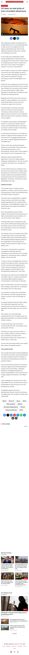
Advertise (8, 646)
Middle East (4, 5)
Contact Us (13, 646)
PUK (22, 410)
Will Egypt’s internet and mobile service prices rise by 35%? (14, 613)
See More (14, 633)
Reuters (4, 14)
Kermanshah (11, 404)
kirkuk (20, 404)
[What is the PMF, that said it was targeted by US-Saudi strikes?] (7, 576)
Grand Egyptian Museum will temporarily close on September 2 (19, 620)
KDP (25, 401)
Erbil (5, 401)
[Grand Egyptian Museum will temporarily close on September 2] (5, 621)
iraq (19, 401)
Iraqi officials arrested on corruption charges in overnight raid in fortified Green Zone (21, 583)
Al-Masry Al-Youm (17, 644)
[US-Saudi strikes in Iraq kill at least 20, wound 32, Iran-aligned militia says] (21, 559)
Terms (14, 648)
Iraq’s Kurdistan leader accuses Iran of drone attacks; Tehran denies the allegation (7, 566)
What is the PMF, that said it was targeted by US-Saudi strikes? (7, 582)
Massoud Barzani (12, 410)
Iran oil (12, 401)
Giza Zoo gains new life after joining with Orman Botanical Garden (17, 627)
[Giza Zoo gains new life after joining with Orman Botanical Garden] (5, 627)
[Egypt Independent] (14, 2)
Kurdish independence (11, 407)
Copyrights (19, 646)
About (3, 646)
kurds (23, 407)
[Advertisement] (14, 489)
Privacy (25, 646)
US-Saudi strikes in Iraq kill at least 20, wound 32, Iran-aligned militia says (21, 566)
